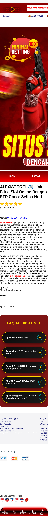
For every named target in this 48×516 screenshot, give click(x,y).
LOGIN (12, 176)
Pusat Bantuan (5, 422)
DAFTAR (36, 176)
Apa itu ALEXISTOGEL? (18, 337)
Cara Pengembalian (7, 431)
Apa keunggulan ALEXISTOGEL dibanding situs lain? (22, 397)
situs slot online (17, 276)
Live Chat (41, 513)
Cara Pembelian (6, 424)
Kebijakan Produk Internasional (11, 429)
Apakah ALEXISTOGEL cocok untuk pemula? (21, 367)
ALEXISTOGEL (7, 222)
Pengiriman (4, 426)
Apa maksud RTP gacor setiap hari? (21, 352)
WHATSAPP (33, 513)
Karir (41, 426)
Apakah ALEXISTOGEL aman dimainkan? (20, 382)
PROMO (5, 513)
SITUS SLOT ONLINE (17, 218)
